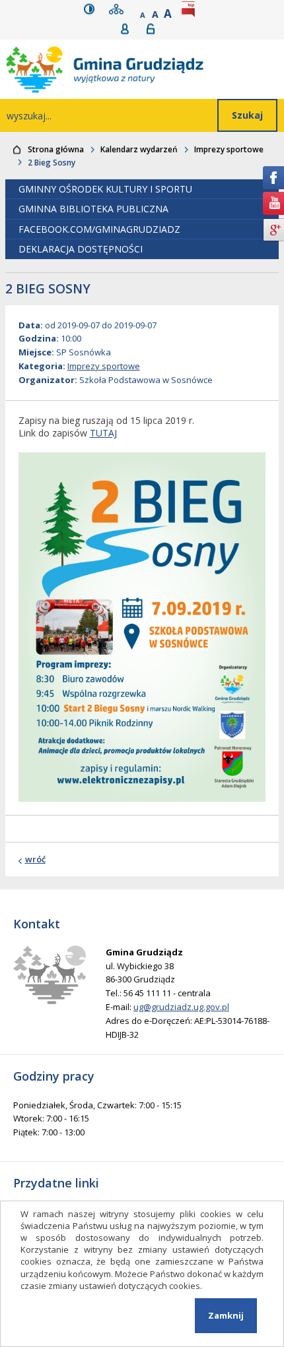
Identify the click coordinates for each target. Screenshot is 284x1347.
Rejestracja (129, 29)
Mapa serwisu (119, 9)
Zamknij (226, 1315)
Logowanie (155, 29)
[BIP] (191, 9)
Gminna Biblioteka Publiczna (93, 208)
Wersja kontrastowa (92, 9)
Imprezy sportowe (229, 149)
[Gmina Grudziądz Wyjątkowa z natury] (145, 69)
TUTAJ (103, 433)
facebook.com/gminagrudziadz (99, 229)
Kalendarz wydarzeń (139, 149)
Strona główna (56, 149)
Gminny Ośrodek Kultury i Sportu (105, 189)
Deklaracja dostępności (80, 249)
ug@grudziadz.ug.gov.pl (181, 1007)
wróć (35, 859)
